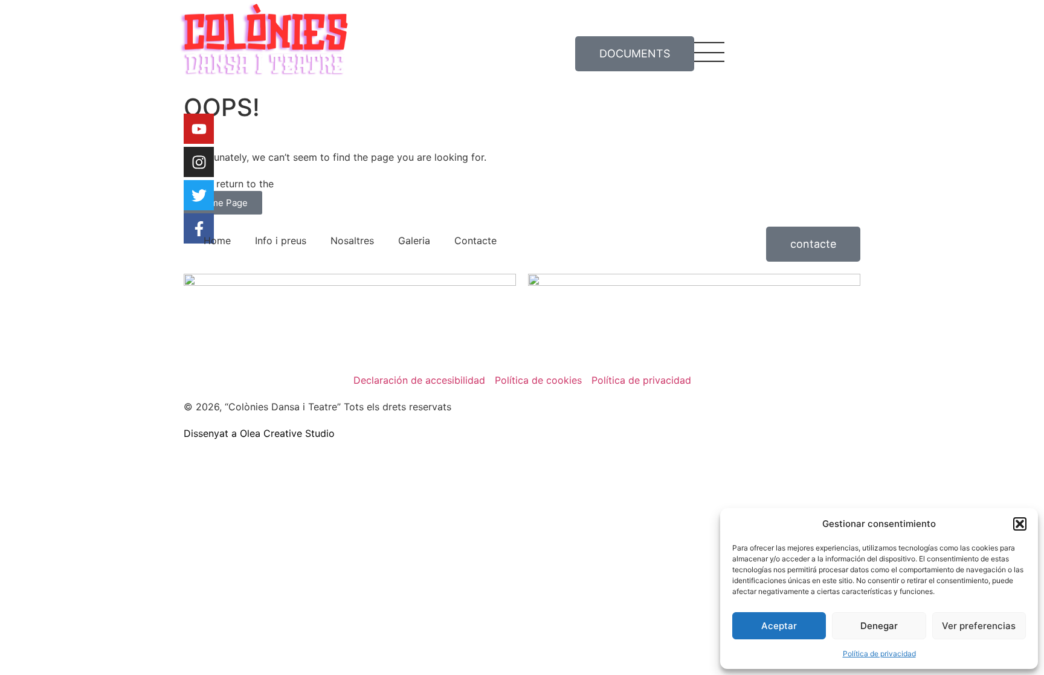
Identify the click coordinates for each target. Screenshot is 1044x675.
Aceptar (779, 625)
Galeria (414, 240)
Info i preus (280, 240)
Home (217, 240)
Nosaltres (352, 240)
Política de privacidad (879, 653)
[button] (1020, 524)
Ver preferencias (979, 625)
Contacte (475, 240)
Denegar (879, 625)
